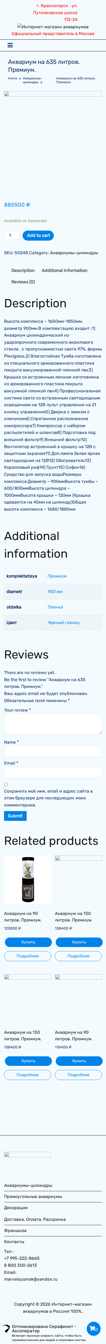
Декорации (16, 1207)
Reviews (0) (23, 281)
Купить (28, 942)
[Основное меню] (10, 45)
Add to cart (38, 235)
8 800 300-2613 (20, 1265)
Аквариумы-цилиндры (32, 80)
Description (23, 270)
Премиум (57, 576)
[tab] (23, 270)
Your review (17, 710)
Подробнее (28, 956)
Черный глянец (63, 622)
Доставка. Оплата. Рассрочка (35, 1219)
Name (11, 742)
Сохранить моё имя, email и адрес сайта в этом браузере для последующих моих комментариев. (48, 798)
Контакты (14, 1241)
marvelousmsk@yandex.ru (31, 1279)
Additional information (65, 270)
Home (12, 78)
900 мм (54, 591)
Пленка (55, 607)
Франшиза (15, 1230)
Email (11, 763)
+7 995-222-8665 (22, 1258)
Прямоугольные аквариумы (33, 1196)
